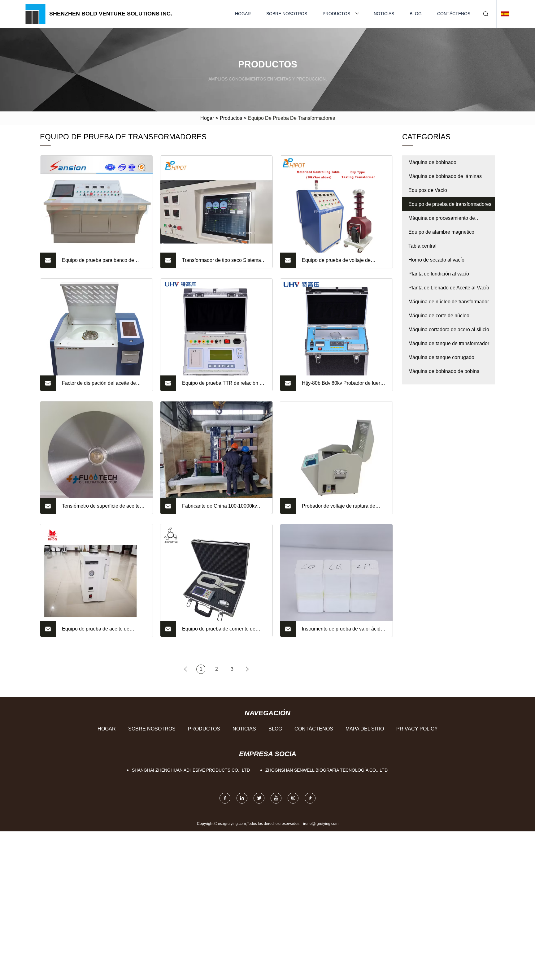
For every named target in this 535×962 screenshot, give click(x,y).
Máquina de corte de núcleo (438, 315)
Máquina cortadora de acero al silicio (448, 329)
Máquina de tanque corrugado (441, 357)
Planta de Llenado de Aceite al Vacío (448, 287)
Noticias (384, 13)
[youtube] (276, 798)
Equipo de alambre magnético (441, 232)
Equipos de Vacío (427, 190)
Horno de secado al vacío (436, 259)
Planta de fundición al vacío (438, 273)
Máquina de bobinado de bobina (444, 371)
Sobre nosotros (286, 13)
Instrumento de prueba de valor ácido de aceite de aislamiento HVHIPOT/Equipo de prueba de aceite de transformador (344, 631)
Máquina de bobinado (432, 162)
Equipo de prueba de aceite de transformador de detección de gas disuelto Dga (100, 631)
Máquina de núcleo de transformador (448, 301)
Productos (336, 13)
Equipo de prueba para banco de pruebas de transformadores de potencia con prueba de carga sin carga (98, 263)
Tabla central (422, 246)
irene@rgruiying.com (320, 823)
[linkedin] (242, 798)
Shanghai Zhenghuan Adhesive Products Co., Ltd (191, 770)
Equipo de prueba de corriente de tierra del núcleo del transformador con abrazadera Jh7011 (224, 631)
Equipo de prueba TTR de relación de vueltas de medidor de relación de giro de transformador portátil (224, 385)
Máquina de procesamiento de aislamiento (441, 220)
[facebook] (225, 798)
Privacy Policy (417, 728)
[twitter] (259, 798)
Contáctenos (453, 13)
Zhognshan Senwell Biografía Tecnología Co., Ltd (326, 770)
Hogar (243, 13)
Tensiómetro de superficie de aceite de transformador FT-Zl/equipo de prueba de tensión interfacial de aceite (104, 508)
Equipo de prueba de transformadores (449, 204)
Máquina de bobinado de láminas (445, 176)
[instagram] (293, 798)
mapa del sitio (365, 728)
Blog (416, 13)
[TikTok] (310, 798)
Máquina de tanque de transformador (448, 343)
